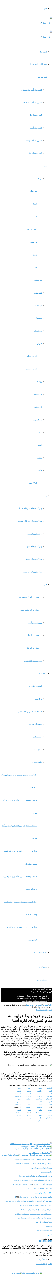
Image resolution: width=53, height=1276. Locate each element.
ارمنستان (38, 305)
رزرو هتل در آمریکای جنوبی (31, 610)
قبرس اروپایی (31, 369)
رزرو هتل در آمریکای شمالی (30, 597)
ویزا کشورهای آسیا (34, 534)
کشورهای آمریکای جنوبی (32, 102)
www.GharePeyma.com (44, 1230)
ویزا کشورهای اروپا (34, 546)
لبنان (40, 1115)
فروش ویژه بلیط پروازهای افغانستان (32, 996)
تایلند (40, 432)
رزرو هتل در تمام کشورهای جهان (41, 1168)
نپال (41, 1118)
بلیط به (45, 1005)
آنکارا (35, 267)
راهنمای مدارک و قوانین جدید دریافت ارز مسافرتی (35, 1218)
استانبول (33, 191)
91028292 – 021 (40, 952)
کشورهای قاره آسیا (34, 1005)
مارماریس (33, 242)
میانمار (50, 1112)
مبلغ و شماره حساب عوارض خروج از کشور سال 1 (33, 1197)
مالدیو (39, 458)
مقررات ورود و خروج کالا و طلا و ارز (39, 1209)
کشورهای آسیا (36, 128)
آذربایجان (38, 318)
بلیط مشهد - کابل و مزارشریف (34, 1001)
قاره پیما (43, 52)
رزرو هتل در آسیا (35, 622)
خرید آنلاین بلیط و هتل (38, 64)
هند (20, 1118)
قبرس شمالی (31, 356)
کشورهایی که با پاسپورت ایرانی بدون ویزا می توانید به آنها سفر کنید (28, 1201)
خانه (50, 1005)
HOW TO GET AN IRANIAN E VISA (40, 1189)
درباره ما (38, 699)
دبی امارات (37, 419)
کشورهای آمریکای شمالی (31, 90)
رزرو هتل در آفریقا (34, 648)
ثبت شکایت (37, 737)
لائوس (50, 1115)
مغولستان (49, 1118)
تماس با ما (43, 673)
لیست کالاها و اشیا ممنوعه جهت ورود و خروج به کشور (33, 1214)
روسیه (39, 381)
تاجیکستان (38, 331)
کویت (19, 1110)
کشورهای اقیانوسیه (34, 140)
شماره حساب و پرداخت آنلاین (30, 711)
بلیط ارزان (36, 1184)
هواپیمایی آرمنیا (47, 1184)
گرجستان (38, 407)
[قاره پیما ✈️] (46, 23)
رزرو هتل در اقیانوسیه (33, 661)
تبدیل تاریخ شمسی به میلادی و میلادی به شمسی (35, 1205)
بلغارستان (38, 293)
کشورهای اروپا (36, 115)
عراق (29, 1104)
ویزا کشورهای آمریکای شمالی (30, 508)
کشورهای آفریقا (35, 153)
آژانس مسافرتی (46, 1172)
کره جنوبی (18, 1104)
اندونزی (39, 445)
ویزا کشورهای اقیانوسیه (32, 572)
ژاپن (29, 1093)
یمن (51, 1120)
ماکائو (40, 1120)
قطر (19, 1099)
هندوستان (38, 394)
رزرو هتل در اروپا (35, 635)
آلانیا (35, 216)
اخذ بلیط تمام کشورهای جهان (22, 1184)
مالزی (19, 1115)
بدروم (35, 255)
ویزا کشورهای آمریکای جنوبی (30, 521)
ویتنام (29, 1118)
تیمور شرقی (38, 1112)
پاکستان (39, 1096)
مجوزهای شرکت (35, 724)
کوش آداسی (32, 229)
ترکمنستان (39, 1107)
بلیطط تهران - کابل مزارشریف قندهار (32, 998)
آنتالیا (35, 204)
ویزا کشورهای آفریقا (34, 559)
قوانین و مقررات (35, 686)
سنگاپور (28, 1099)
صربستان (38, 280)
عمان (29, 1110)
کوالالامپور (33, 483)
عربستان (28, 1107)
